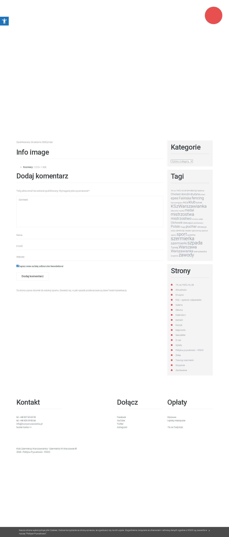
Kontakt (179, 320)
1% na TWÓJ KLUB (178, 191)
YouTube (121, 420)
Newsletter (181, 335)
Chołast (176, 194)
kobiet (199, 202)
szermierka (182, 238)
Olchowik (176, 222)
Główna (179, 310)
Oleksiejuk (188, 222)
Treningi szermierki (185, 360)
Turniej (174, 247)
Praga (183, 227)
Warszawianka (182, 251)
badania (200, 191)
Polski (175, 226)
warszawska (200, 251)
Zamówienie (181, 370)
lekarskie (174, 211)
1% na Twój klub (175, 427)
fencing (198, 198)
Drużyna (180, 295)
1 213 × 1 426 (40, 167)
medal (189, 210)
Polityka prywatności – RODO (190, 350)
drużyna (195, 194)
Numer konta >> (24, 427)
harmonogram (177, 203)
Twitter (120, 424)
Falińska (185, 198)
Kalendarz (181, 315)
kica (185, 202)
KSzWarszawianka (189, 206)
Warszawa (188, 247)
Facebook (121, 417)
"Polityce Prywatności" (36, 533)
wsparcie (174, 256)
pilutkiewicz (198, 223)
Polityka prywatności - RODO (36, 452)
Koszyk (179, 325)
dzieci (202, 194)
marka (181, 211)
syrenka (191, 234)
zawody (186, 255)
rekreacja (202, 226)
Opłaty (179, 345)
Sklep (178, 355)
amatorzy (192, 190)
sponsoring (196, 231)
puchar (191, 226)
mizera (195, 219)
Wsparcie (180, 365)
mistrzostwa (182, 214)
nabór (200, 219)
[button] (4, 21)
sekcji (173, 231)
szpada (195, 243)
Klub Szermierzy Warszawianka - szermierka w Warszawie (45, 448)
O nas (178, 340)
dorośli (185, 194)
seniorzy (180, 230)
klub (192, 202)
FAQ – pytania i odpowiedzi (189, 300)
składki (188, 231)
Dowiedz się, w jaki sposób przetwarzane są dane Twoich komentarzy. (93, 290)
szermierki (179, 243)
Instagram (122, 427)
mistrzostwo (181, 218)
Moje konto (180, 330)
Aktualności (181, 290)
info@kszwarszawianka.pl (29, 424)
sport (182, 234)
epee (174, 198)
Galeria (179, 305)
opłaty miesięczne (176, 420)
